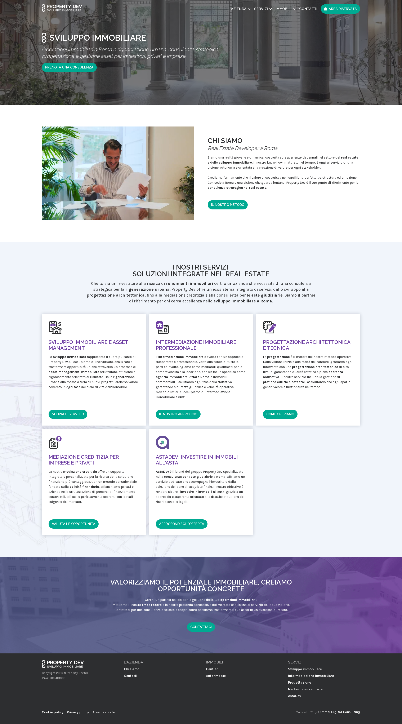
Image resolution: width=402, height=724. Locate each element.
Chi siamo (131, 669)
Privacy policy (78, 712)
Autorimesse (216, 676)
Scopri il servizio (68, 414)
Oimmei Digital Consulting (339, 712)
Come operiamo (280, 414)
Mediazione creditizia (305, 689)
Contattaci (201, 627)
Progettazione (299, 682)
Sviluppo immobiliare (305, 669)
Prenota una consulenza (69, 67)
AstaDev (294, 696)
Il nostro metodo (227, 205)
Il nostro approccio (178, 414)
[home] (62, 8)
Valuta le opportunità (73, 524)
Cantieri (212, 669)
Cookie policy (53, 712)
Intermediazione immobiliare (311, 676)
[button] (241, 9)
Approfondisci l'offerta (181, 524)
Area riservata (343, 9)
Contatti (308, 9)
